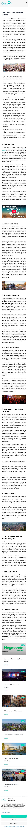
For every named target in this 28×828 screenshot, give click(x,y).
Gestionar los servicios (6, 812)
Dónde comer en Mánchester (13, 711)
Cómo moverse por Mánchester (13, 735)
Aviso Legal (22, 826)
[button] (26, 799)
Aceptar (14, 816)
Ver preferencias (14, 823)
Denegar (14, 819)
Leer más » (6, 664)
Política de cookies (7, 826)
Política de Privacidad (15, 826)
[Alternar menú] (26, 2)
